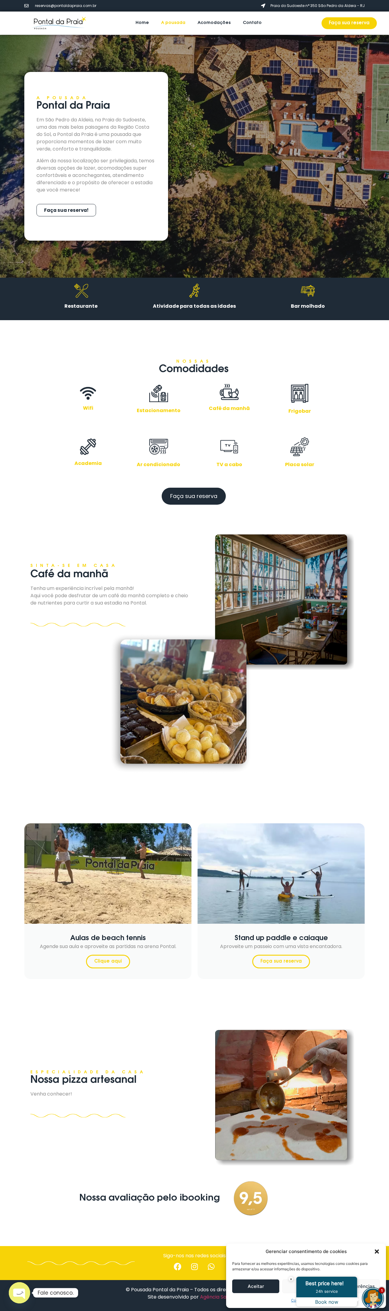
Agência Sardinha (221, 1296)
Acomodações (214, 23)
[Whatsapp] (211, 1266)
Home (142, 23)
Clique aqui (108, 961)
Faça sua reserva (281, 961)
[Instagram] (194, 1266)
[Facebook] (177, 1266)
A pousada (173, 23)
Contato (252, 23)
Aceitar (256, 1286)
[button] (377, 1251)
